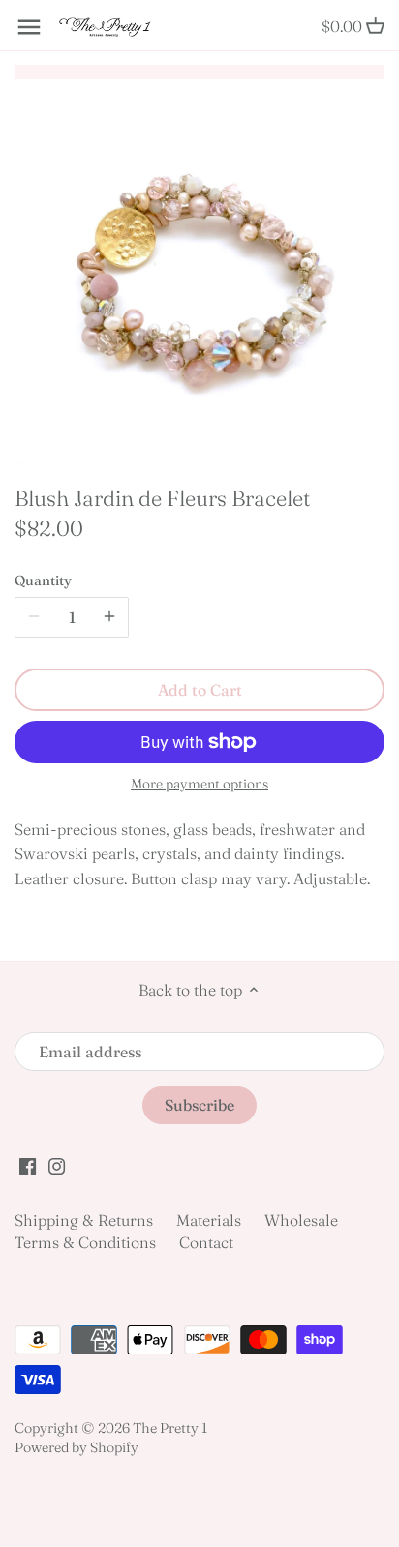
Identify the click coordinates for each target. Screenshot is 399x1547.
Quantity (43, 581)
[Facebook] (27, 1164)
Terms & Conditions (85, 1242)
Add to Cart (200, 689)
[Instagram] (56, 1164)
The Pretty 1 (170, 1428)
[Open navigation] (29, 27)
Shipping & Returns (84, 1220)
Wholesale (301, 1220)
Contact (206, 1242)
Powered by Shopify (76, 1447)
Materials (208, 1220)
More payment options (199, 784)
